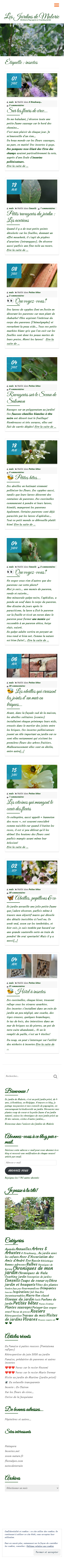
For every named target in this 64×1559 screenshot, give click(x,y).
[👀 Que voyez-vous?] (32, 274)
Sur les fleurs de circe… (27, 111)
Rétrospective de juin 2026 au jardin (27, 1354)
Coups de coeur (32, 1281)
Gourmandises (30, 1288)
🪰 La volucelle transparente (22, 1382)
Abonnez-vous (18, 1170)
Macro (30, 1295)
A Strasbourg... (35, 102)
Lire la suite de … (17, 166)
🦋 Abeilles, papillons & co (31, 898)
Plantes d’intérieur (46, 1304)
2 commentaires (16, 295)
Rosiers (38, 1311)
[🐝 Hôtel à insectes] (32, 965)
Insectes (8, 1292)
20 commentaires (17, 686)
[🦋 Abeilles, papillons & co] (32, 871)
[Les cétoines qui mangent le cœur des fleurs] (32, 775)
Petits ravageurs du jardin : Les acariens (31, 217)
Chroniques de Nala (33, 1273)
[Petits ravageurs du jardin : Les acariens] (32, 190)
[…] (22, 751)
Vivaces (30, 1319)
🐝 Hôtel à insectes (26, 991)
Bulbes (31, 1264)
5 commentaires (16, 105)
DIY (46, 1281)
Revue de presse (21, 1311)
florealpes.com (14, 1461)
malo (11, 102)
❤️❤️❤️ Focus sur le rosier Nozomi (26, 1367)
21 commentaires (17, 986)
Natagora (10, 1446)
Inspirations (21, 1292)
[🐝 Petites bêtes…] (32, 451)
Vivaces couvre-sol (46, 1320)
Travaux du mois (34, 1315)
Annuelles (23, 1249)
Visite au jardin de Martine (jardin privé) (30, 1377)
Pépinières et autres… (18, 1419)
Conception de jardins (39, 1276)
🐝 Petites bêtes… (23, 477)
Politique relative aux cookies (40, 1546)
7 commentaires (47, 208)
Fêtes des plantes (47, 1285)
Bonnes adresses (15, 1264)
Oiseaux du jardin (19, 1299)
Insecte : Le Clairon (16, 1387)
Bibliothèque (47, 1261)
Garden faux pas (13, 1288)
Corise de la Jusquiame (19, 1397)
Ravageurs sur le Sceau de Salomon (31, 398)
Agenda (10, 1249)
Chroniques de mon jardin (29, 1270)
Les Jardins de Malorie (31, 17)
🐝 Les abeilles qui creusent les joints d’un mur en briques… (31, 698)
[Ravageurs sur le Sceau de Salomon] (32, 368)
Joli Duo (34, 1292)
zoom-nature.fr (14, 1456)
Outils (38, 1299)
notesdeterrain (14, 1465)
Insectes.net (12, 1451)
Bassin (36, 1260)
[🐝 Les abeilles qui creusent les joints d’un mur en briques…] (32, 665)
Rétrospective (13, 1315)
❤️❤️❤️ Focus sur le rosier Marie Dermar (30, 1372)
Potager (37, 1307)
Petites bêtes (35, 292)
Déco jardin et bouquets (31, 1282)
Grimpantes (48, 1288)
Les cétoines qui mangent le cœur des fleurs (30, 806)
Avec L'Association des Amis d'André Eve (29, 1258)
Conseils (32, 208)
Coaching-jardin (15, 1277)
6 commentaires (16, 389)
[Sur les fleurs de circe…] (32, 84)
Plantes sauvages (18, 1307)
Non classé (42, 1295)
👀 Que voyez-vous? (26, 301)
